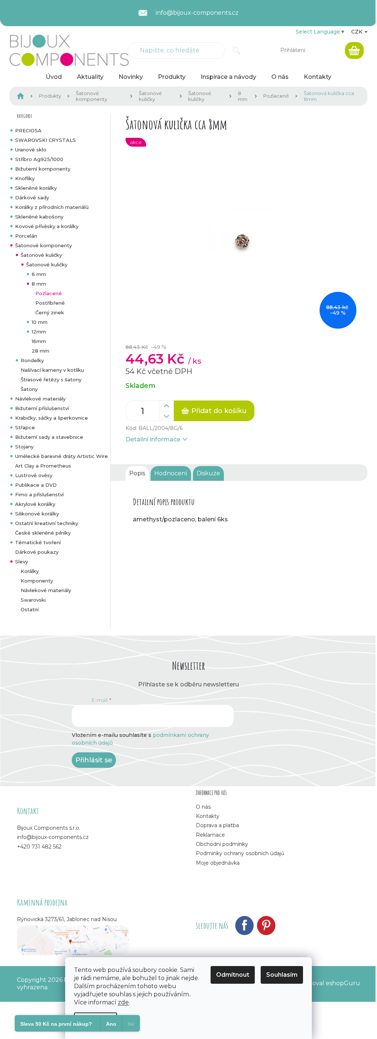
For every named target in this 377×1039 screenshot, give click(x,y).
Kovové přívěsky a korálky (46, 226)
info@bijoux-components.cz (53, 837)
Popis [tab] (137, 473)
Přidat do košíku (219, 411)
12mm (39, 332)
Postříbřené (50, 303)
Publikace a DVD (36, 485)
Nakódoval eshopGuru (326, 983)
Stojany (24, 446)
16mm (39, 341)
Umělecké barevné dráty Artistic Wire (61, 456)
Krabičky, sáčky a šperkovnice (51, 418)
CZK (357, 31)
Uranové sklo (30, 150)
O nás (203, 807)
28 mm (40, 351)
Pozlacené (48, 293)
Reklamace (210, 835)
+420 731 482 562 (39, 846)
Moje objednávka (218, 863)
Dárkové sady (32, 197)
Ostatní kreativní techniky (46, 523)
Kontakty (207, 816)
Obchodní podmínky (222, 844)
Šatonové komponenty (43, 245)
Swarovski (33, 600)
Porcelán (26, 236)
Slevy (21, 561)
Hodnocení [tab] (170, 473)
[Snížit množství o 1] (166, 416)
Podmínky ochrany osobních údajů (240, 853)
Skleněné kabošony (39, 217)
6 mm (39, 274)
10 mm (39, 322)
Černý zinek (49, 312)
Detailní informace (153, 439)
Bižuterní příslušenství (42, 408)
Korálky (30, 571)
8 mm (39, 284)
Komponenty (37, 581)
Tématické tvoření (38, 542)
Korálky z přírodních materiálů (52, 207)
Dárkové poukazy (37, 552)
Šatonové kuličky (41, 255)
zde (123, 1002)
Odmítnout (232, 974)
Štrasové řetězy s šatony (51, 379)
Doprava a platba (217, 825)
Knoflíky (25, 178)
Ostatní (30, 609)
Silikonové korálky (37, 514)
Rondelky (32, 360)
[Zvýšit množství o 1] (166, 406)
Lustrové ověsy (33, 475)
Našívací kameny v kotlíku (52, 370)
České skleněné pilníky (43, 533)
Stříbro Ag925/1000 (39, 159)
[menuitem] (53, 77)
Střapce (25, 427)
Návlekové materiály (40, 399)
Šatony (29, 389)
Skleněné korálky (36, 188)
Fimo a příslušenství (39, 494)
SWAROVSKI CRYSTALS (45, 140)
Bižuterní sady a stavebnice (49, 437)
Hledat (236, 50)
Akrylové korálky (35, 504)
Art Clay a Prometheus (43, 466)
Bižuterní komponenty (42, 169)
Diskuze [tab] (208, 473)
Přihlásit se (93, 760)
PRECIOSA (28, 130)
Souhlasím (281, 974)
